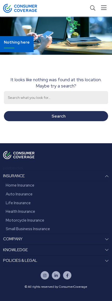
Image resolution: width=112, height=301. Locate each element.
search (59, 116)
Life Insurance (18, 203)
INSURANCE (14, 176)
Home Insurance (20, 185)
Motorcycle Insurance (25, 220)
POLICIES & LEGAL (20, 260)
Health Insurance (20, 211)
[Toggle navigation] (105, 8)
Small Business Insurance (28, 228)
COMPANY (12, 239)
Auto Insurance (19, 194)
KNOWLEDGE (15, 249)
